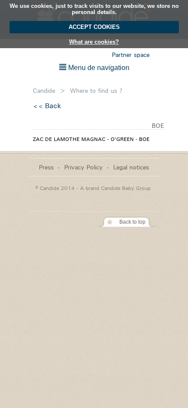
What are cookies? (94, 42)
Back (53, 105)
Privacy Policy (83, 167)
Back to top (132, 222)
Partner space (131, 54)
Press (46, 167)
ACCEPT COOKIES (94, 27)
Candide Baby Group (126, 188)
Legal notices (131, 167)
